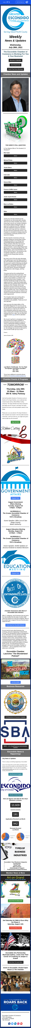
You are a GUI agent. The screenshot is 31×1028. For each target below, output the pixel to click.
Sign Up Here (15, 422)
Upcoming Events (15, 64)
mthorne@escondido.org (8, 769)
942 (15, 823)
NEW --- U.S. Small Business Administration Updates (15, 747)
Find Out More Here (15, 928)
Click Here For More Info (15, 900)
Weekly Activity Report (16, 795)
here (13, 314)
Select (15, 155)
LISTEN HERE (16, 682)
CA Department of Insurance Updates (15, 717)
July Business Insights (15, 774)
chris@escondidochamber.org (18, 376)
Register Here (15, 498)
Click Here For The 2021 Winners (15, 625)
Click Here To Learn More (15, 962)
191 (15, 814)
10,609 (15, 805)
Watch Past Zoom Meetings (15, 69)
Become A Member (15, 60)
